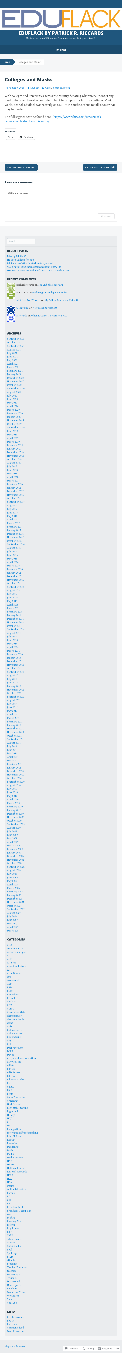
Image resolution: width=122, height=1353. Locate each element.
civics (10, 1023)
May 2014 (12, 643)
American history (16, 966)
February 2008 (15, 891)
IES (8, 1125)
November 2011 (15, 732)
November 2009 (15, 817)
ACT (9, 955)
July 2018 (12, 466)
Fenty (10, 1093)
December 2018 (15, 452)
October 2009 (14, 820)
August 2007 (14, 913)
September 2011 (16, 739)
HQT (9, 1118)
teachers (11, 1270)
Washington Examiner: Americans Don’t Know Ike (34, 267)
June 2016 (12, 555)
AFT (9, 959)
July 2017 (12, 509)
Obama (10, 1185)
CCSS (10, 1005)
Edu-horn (12, 1076)
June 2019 (12, 431)
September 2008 (16, 867)
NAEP (10, 1161)
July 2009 (12, 831)
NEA (9, 1178)
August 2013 (14, 675)
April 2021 (13, 363)
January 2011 (14, 767)
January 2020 (14, 417)
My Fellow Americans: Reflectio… (63, 300)
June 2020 (12, 399)
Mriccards (21, 315)
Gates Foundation (16, 1097)
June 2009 (12, 835)
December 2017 (15, 491)
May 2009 (12, 838)
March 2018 (13, 480)
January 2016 (14, 572)
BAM (9, 987)
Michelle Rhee (15, 1157)
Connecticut (13, 1037)
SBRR (10, 1235)
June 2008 (12, 877)
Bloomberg (13, 994)
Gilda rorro (22, 307)
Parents (11, 1193)
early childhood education (21, 1058)
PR (8, 1203)
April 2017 (13, 519)
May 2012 (12, 710)
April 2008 (13, 884)
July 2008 (12, 873)
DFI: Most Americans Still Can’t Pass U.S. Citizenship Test (38, 270)
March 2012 (13, 718)
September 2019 (16, 427)
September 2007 (16, 909)
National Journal (16, 1168)
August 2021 (14, 349)
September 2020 (16, 388)
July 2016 (12, 551)
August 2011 (14, 742)
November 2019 (15, 420)
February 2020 (15, 413)
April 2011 (13, 757)
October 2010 (14, 778)
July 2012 (12, 704)
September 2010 (16, 781)
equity (10, 1086)
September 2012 (16, 696)
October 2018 (14, 459)
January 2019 (14, 448)
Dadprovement (15, 1047)
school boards (14, 1239)
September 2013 (16, 672)
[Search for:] (21, 241)
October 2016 (14, 541)
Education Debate (16, 1079)
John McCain (14, 1136)
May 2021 (12, 360)
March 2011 (13, 760)
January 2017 (14, 530)
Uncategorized (15, 1285)
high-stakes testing (17, 1107)
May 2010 (12, 796)
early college (14, 1061)
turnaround (13, 1281)
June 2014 (12, 640)
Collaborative (14, 1030)
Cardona (11, 1001)
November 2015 (15, 579)
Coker (48, 87)
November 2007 (15, 902)
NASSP (10, 1164)
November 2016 (15, 537)
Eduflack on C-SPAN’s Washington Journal (30, 263)
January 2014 (14, 657)
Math (10, 1150)
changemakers (15, 1015)
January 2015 (14, 615)
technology (13, 1274)
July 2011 (12, 746)
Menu (61, 49)
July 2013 (12, 679)
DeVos (10, 1054)
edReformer (13, 1072)
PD (8, 1196)
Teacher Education (17, 1267)
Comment (106, 216)
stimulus (11, 1260)
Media (10, 1154)
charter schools (15, 1019)
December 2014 (15, 618)
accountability (15, 948)
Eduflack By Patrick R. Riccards (61, 33)
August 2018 (14, 463)
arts (9, 976)
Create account (15, 1317)
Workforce (13, 1295)
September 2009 (16, 824)
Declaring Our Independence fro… (50, 292)
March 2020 (13, 409)
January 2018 (14, 487)
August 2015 (14, 590)
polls (10, 1200)
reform (67, 87)
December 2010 (15, 771)
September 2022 (16, 339)
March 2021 (13, 367)
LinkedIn (12, 1143)
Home (6, 62)
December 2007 (15, 898)
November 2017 (15, 495)
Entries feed (13, 1324)
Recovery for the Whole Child (100, 167)
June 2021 (12, 356)
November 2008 (15, 859)
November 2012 (15, 689)
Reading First (14, 1221)
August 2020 (14, 392)
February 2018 (15, 484)
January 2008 (14, 895)
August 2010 (14, 785)
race (9, 1214)
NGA (9, 1182)
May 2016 (12, 558)
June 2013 (12, 682)
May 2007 (12, 923)
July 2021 (12, 353)
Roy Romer (13, 1228)
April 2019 (13, 438)
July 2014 (12, 636)
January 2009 (14, 852)
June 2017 (12, 512)
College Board (15, 1033)
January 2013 (14, 686)
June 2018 (12, 470)
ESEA (10, 1090)
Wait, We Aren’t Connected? (21, 167)
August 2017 (14, 505)
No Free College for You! (20, 259)
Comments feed (15, 1327)
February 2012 (15, 721)
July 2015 (12, 594)
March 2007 (13, 930)
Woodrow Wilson (16, 1292)
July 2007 (12, 916)
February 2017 (15, 526)
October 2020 (14, 385)
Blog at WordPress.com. (16, 1346)
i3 (8, 1122)
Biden (10, 991)
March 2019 (13, 441)
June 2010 (12, 792)
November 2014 (15, 622)
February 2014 (15, 654)
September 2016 (16, 544)
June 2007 (12, 920)
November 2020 (15, 381)
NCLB (10, 1175)
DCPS (10, 1051)
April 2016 (13, 562)
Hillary (11, 1115)
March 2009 (13, 845)
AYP (9, 984)
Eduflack (34, 87)
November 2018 (15, 455)
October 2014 (14, 626)
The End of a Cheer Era (50, 284)
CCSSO (10, 1008)
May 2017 (12, 516)
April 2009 (13, 842)
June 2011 (12, 750)
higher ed (57, 87)
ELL (9, 1083)
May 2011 (12, 753)
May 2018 (12, 473)
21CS (9, 945)
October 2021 (14, 342)
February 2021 (15, 370)
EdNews (11, 1069)
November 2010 (15, 774)
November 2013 (15, 664)
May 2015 (12, 601)
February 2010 (15, 806)
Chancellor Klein (16, 1012)
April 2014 (13, 647)
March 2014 (13, 650)
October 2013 (14, 668)
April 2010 (13, 799)
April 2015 (13, 604)
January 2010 (14, 810)
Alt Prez (11, 962)
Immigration (14, 1129)
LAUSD (11, 1139)
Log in (10, 1320)
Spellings (12, 1253)
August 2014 (14, 633)
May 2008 (12, 881)
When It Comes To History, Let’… (49, 315)
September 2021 (16, 346)
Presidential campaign (19, 1210)
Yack (9, 1299)
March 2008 (13, 888)
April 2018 (13, 477)
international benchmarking (22, 1132)
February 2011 (15, 764)
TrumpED (12, 1278)
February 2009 (15, 849)
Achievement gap (16, 952)
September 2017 (16, 501)
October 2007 (14, 905)
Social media (14, 1246)
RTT (9, 1232)
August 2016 (14, 548)
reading (11, 1217)
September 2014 (16, 629)
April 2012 (13, 714)
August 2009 (14, 827)
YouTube (12, 1302)
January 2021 (14, 374)
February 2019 (15, 445)
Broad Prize (13, 998)
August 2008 (14, 870)
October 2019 (14, 424)
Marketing (13, 1146)
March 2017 (13, 523)
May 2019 (12, 434)
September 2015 (16, 587)
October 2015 (14, 583)
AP (8, 969)
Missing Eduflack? (16, 256)
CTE (9, 1044)
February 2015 (15, 611)
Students (12, 1263)
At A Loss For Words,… (28, 300)
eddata (10, 1065)
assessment (13, 980)
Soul (9, 1249)
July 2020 (12, 395)
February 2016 (15, 569)
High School (14, 1104)
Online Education (16, 1189)
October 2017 (14, 498)
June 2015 (12, 597)
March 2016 (13, 565)
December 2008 (15, 856)
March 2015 (13, 608)
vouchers (12, 1288)
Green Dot (12, 1100)
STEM (10, 1256)
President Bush (15, 1207)
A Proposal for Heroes (45, 307)
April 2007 (13, 927)
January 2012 (14, 725)
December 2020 (15, 378)
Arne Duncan (14, 973)
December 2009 (15, 813)
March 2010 (13, 803)
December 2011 (15, 728)
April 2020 (13, 406)
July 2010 (12, 789)
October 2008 (14, 863)
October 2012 (14, 693)
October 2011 (14, 735)
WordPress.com (15, 1331)
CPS (9, 1040)
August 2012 (14, 700)
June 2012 (12, 707)
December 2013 (15, 661)
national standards (17, 1171)
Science (11, 1242)
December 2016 (15, 533)
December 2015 (15, 576)
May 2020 (12, 402)
